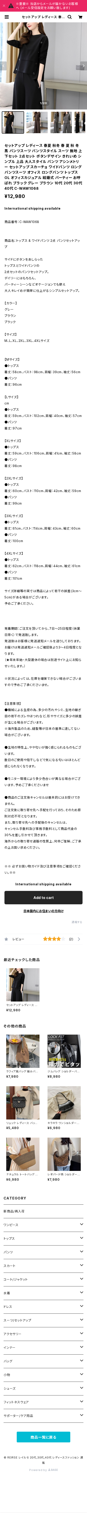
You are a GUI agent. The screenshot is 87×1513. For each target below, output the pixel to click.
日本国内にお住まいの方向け (43, 911)
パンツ (8, 1252)
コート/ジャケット (16, 1279)
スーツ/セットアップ (17, 1320)
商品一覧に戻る (43, 1437)
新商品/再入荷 (14, 1211)
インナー (10, 1347)
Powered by (38, 1470)
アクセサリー (13, 1334)
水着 (7, 1293)
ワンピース (11, 1225)
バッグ (8, 1361)
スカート (10, 1266)
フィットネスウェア (16, 1402)
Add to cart (43, 897)
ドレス (8, 1307)
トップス (9, 1238)
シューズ (10, 1388)
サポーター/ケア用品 (18, 1416)
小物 (7, 1375)
